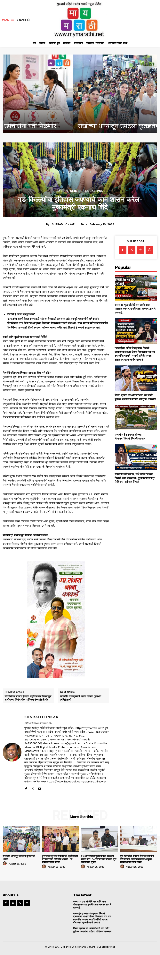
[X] (32, 787)
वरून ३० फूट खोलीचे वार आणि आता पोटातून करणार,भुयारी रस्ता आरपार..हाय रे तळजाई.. (135, 308)
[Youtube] (39, 787)
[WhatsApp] (149, 250)
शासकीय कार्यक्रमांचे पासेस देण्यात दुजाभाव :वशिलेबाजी (80, 698)
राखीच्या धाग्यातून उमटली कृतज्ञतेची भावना (56, 126)
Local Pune (95, 191)
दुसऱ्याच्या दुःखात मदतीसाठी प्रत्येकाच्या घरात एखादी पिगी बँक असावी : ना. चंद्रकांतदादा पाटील (60, 859)
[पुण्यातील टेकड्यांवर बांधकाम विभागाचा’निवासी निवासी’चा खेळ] (136, 418)
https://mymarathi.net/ (38, 722)
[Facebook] (25, 787)
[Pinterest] (140, 250)
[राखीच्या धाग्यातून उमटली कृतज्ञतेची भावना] (80, 94)
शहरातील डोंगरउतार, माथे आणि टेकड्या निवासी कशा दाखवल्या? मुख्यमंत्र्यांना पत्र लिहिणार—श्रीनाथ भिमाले (135, 477)
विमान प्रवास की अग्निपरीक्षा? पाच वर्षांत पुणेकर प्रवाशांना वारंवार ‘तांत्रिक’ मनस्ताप (135, 397)
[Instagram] (13, 903)
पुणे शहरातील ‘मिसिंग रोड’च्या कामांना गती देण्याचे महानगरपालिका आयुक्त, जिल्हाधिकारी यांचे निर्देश (137, 859)
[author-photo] (5, 863)
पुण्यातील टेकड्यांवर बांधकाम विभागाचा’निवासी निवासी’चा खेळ (130, 436)
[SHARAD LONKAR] (12, 752)
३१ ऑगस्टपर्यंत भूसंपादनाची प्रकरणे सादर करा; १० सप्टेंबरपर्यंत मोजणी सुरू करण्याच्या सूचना (98, 859)
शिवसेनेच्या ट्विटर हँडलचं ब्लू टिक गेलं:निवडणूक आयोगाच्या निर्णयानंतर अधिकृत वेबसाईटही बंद (28, 698)
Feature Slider (68, 191)
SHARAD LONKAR (63, 224)
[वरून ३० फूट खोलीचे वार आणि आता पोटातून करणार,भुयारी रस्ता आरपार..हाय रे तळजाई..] (136, 288)
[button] (24, 20)
